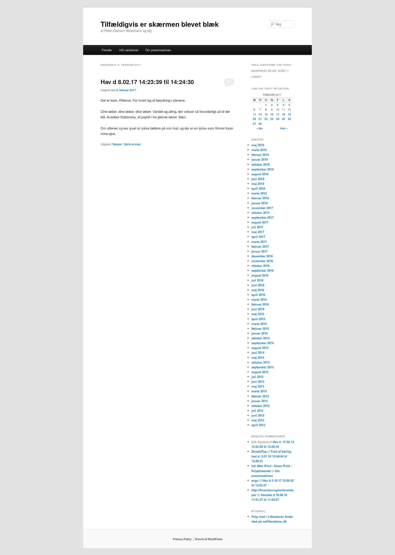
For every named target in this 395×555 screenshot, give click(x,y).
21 (260, 119)
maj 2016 (257, 290)
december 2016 (262, 256)
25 (283, 119)
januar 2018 (259, 203)
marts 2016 (259, 299)
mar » (284, 128)
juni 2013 (257, 381)
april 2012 (258, 425)
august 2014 (259, 347)
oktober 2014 (260, 338)
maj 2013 (257, 386)
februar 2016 (260, 304)
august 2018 (259, 174)
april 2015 (258, 319)
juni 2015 (257, 309)
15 (266, 114)
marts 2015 (259, 323)
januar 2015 (259, 333)
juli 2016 (257, 280)
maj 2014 (257, 357)
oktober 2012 (260, 406)
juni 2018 (257, 179)
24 (277, 119)
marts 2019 (259, 150)
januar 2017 (259, 251)
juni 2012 (257, 415)
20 (254, 119)
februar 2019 (260, 154)
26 (289, 119)
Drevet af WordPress (208, 539)
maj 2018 (257, 183)
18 (283, 114)
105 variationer (128, 50)
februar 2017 (260, 246)
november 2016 (262, 261)
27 (254, 124)
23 (271, 119)
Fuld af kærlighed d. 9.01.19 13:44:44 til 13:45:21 (271, 456)
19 (289, 114)
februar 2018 (260, 198)
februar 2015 (260, 328)
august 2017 (259, 222)
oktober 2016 (260, 265)
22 (266, 119)
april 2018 (258, 188)
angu (255, 480)
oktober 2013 (260, 362)
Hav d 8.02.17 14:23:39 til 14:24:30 (147, 81)
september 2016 (262, 270)
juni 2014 (257, 352)
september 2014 (262, 343)
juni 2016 (257, 285)
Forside (107, 50)
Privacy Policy (182, 539)
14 (260, 114)
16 (271, 114)
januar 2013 (259, 401)
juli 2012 (257, 410)
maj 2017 (257, 232)
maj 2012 (257, 420)
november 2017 (262, 208)
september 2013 (262, 367)
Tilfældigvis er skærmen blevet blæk (160, 24)
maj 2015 (257, 314)
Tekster (117, 144)
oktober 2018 (260, 164)
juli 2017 (257, 227)
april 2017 (258, 236)
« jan (259, 128)
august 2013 (259, 372)
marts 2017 (259, 241)
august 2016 (259, 275)
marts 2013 (259, 391)
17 (277, 114)
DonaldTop (259, 451)
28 (260, 124)
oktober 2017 (260, 212)
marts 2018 (259, 193)
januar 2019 (259, 159)
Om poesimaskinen (158, 50)
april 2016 (258, 294)
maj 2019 (257, 145)
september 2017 (262, 217)
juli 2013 (257, 376)
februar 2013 (260, 396)
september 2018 (262, 169)
